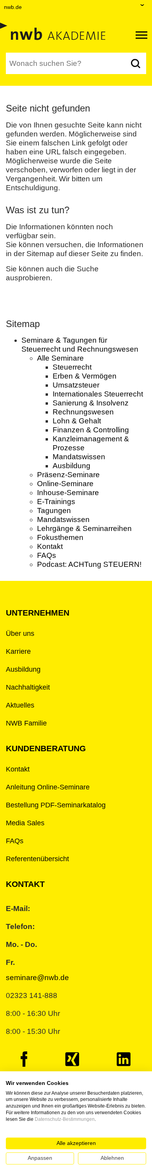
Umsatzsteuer (76, 385)
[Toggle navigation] (141, 35)
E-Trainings (56, 501)
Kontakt (50, 546)
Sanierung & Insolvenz (91, 403)
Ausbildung (71, 466)
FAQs (46, 555)
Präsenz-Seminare (68, 475)
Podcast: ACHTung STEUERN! (89, 564)
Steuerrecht (72, 367)
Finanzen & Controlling (91, 430)
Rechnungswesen (83, 412)
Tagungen (54, 510)
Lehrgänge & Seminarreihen (84, 528)
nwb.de (13, 7)
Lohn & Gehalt (77, 421)
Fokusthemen (60, 537)
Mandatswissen (79, 457)
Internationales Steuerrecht (98, 394)
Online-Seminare (65, 484)
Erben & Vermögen (85, 376)
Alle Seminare (60, 358)
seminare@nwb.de (37, 977)
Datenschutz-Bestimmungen (65, 1119)
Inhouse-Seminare (68, 492)
